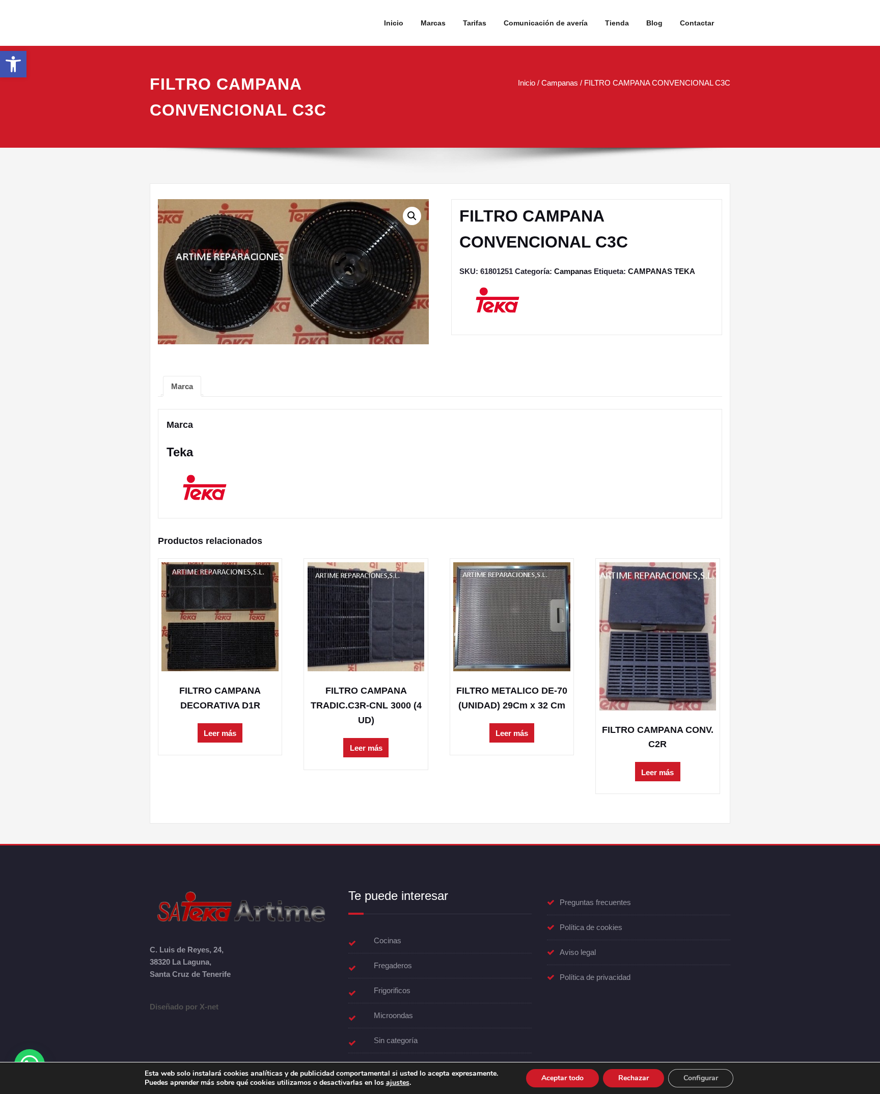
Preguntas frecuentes (595, 902)
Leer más (220, 733)
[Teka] (497, 303)
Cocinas (387, 940)
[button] (13, 64)
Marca (182, 386)
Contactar (697, 23)
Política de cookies (591, 927)
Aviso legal (578, 952)
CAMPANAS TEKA (661, 271)
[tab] (182, 386)
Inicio (393, 23)
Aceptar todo (562, 1078)
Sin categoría (396, 1040)
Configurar (700, 1078)
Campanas (559, 82)
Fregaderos (393, 965)
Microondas (393, 1015)
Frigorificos (392, 990)
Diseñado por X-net (184, 1006)
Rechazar (633, 1078)
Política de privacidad (595, 977)
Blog (654, 23)
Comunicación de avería (546, 23)
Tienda (617, 23)
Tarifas (474, 23)
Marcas (433, 23)
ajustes (397, 1082)
